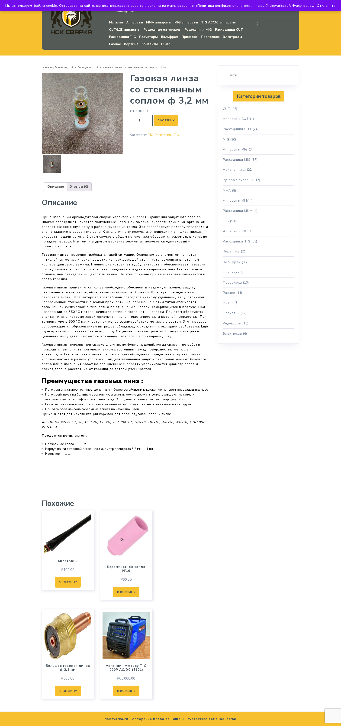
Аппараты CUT (236, 119)
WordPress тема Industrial (212, 719)
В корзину (166, 120)
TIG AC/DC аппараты (218, 22)
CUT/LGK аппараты (124, 29)
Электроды (232, 37)
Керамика (231, 251)
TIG (71, 67)
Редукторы (148, 37)
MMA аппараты (158, 22)
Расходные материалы (162, 29)
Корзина (131, 44)
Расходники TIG (122, 37)
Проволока (210, 37)
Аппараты (134, 22)
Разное (115, 44)
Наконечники (234, 169)
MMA (227, 190)
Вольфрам (169, 37)
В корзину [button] (68, 582)
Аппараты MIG (235, 149)
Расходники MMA (237, 211)
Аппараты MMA (236, 200)
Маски (228, 303)
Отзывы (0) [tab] (78, 186)
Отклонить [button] (326, 5)
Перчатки (231, 313)
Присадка (189, 37)
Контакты (150, 44)
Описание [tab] (55, 186)
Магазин (116, 22)
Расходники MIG (198, 29)
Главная (47, 67)
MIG (226, 139)
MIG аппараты (186, 22)
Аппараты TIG (235, 231)
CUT (226, 109)
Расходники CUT (229, 29)
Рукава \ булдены (238, 180)
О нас (165, 44)
